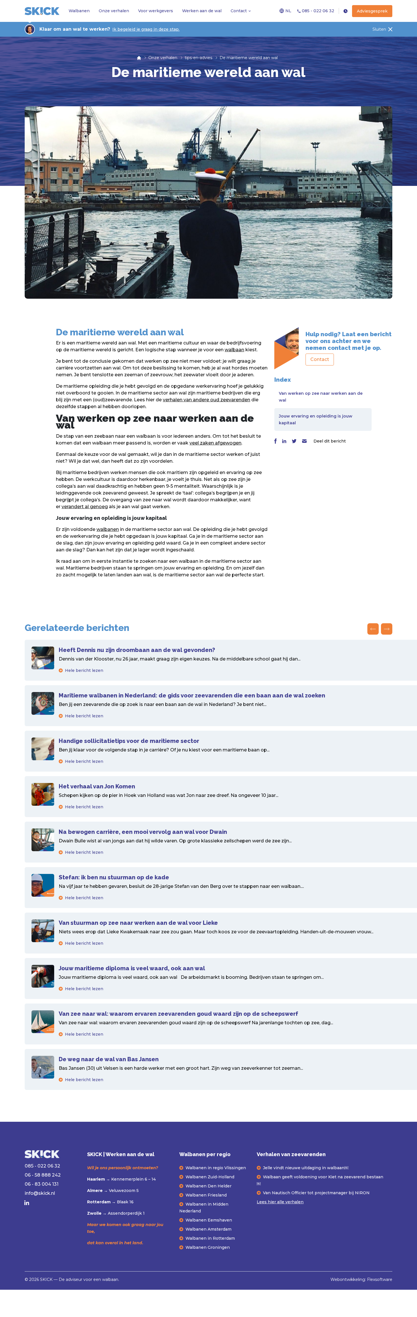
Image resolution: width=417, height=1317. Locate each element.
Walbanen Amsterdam (208, 1229)
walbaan (234, 349)
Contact (239, 10)
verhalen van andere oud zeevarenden (206, 399)
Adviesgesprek (372, 11)
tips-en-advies (198, 57)
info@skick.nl (40, 1193)
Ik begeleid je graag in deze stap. (146, 29)
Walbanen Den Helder (208, 1186)
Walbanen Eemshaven (209, 1220)
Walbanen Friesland (206, 1195)
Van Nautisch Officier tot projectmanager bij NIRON (316, 1192)
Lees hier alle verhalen (280, 1201)
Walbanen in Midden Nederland (203, 1208)
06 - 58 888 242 (43, 1175)
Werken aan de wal (202, 10)
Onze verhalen (114, 10)
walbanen (107, 529)
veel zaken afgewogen (215, 443)
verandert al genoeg (85, 506)
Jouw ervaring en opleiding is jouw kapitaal (315, 419)
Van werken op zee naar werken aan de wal (321, 397)
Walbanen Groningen (208, 1247)
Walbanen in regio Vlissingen (216, 1167)
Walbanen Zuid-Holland (210, 1176)
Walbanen (79, 10)
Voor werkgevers (155, 10)
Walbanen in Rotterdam (210, 1238)
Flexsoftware (379, 1279)
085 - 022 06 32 (317, 10)
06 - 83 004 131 (41, 1184)
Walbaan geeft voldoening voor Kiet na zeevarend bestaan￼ (320, 1180)
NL (288, 10)
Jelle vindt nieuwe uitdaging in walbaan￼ (305, 1167)
